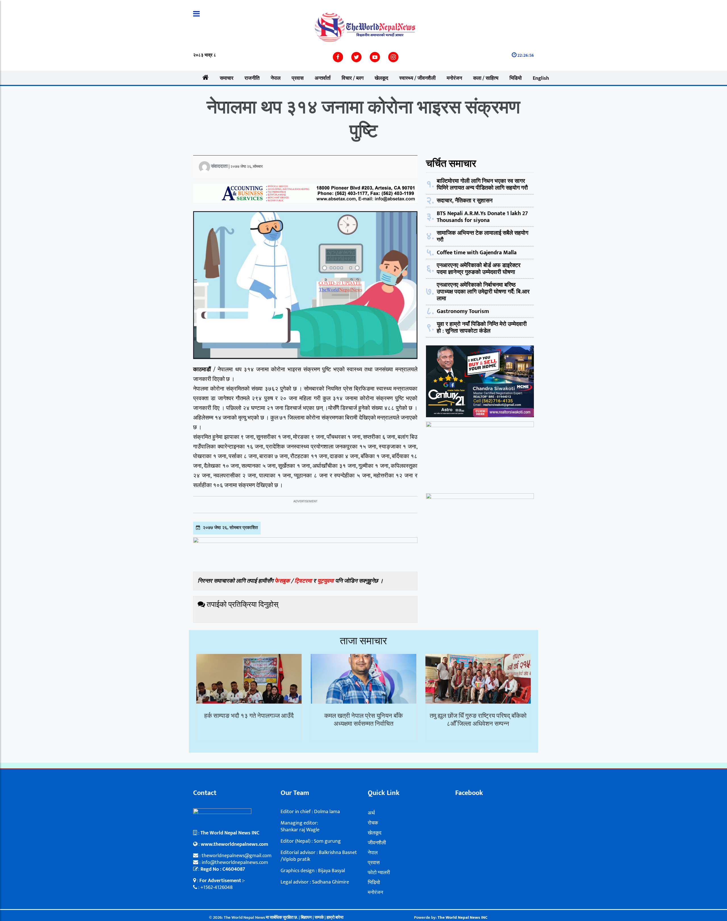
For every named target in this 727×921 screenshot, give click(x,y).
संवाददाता (219, 166)
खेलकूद (381, 78)
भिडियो (515, 78)
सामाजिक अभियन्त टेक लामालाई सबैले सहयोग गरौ (482, 236)
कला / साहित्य (485, 78)
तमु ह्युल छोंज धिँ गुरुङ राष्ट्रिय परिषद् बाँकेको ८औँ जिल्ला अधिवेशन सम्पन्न (478, 720)
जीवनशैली (377, 843)
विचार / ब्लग (353, 78)
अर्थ (371, 813)
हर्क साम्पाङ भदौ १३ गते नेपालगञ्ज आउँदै (249, 716)
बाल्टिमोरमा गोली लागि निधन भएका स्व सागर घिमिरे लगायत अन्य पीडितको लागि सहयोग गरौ (482, 184)
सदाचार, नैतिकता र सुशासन (464, 200)
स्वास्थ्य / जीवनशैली (417, 78)
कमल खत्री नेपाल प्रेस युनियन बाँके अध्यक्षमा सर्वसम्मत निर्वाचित (363, 720)
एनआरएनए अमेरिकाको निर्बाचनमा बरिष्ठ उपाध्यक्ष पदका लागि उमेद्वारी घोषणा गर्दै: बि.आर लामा (483, 292)
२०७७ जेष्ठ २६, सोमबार (246, 166)
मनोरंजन (454, 78)
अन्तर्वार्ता (323, 78)
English (541, 78)
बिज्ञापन (306, 917)
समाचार (226, 78)
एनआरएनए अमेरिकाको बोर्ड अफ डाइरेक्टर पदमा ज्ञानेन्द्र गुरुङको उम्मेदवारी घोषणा (479, 269)
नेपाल (276, 78)
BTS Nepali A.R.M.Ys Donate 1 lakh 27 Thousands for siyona (482, 217)
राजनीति (252, 78)
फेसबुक (282, 581)
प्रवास (298, 78)
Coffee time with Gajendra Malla (477, 252)
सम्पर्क (320, 917)
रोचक (373, 823)
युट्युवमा (326, 581)
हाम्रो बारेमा (335, 917)
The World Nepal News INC (463, 917)
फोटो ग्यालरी (379, 872)
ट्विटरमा (303, 581)
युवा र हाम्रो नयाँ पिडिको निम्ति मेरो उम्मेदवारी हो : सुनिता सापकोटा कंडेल (482, 327)
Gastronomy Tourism (463, 311)
